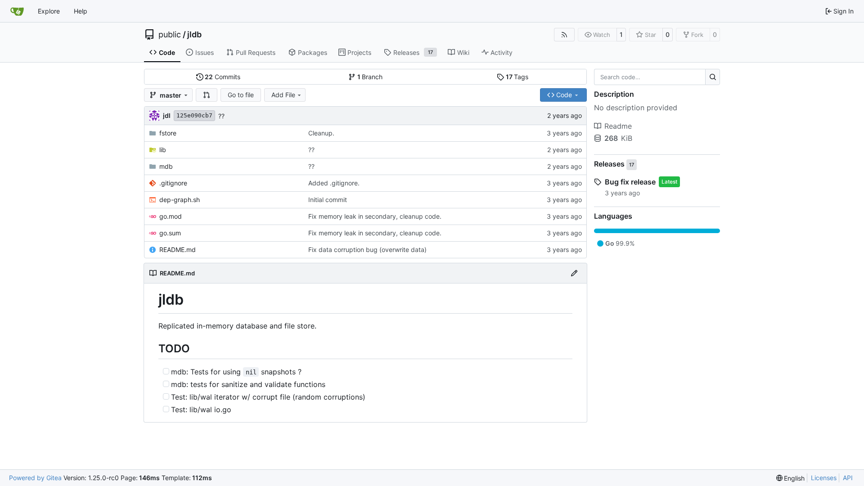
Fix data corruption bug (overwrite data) (367, 249)
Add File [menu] (283, 95)
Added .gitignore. (334, 183)
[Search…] (712, 77)
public (169, 34)
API (848, 478)
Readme (618, 126)
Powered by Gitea (35, 478)
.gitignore (173, 183)
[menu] (790, 478)
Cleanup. (321, 133)
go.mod (170, 216)
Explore (49, 11)
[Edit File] (574, 273)
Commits (222, 77)
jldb (194, 34)
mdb (166, 166)
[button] (206, 95)
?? (221, 116)
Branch (370, 77)
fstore (167, 133)
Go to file (241, 95)
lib (162, 149)
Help (80, 11)
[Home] (17, 11)
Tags (517, 77)
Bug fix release (630, 181)
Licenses (824, 478)
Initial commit (327, 199)
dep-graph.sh (179, 199)
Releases (614, 164)
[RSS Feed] (564, 34)
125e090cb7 (194, 115)
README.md (177, 249)
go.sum (170, 233)
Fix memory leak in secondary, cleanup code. (374, 216)
